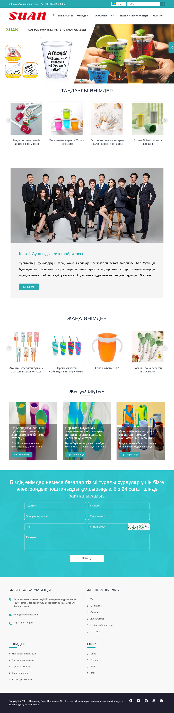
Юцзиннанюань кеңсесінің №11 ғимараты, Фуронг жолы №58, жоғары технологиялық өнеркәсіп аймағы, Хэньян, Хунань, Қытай (44, 602)
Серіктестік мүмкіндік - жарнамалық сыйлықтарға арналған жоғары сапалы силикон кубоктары (84, 433)
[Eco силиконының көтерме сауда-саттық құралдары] (107, 134)
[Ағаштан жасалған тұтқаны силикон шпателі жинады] (26, 361)
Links (93, 653)
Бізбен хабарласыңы (134, 15)
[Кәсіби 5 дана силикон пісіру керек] (147, 361)
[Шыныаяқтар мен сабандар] (87, 53)
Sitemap (94, 660)
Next (167, 53)
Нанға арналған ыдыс (24, 653)
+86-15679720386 (55, 4)
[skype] (146, 701)
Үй (52, 15)
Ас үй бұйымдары (22, 679)
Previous (6, 53)
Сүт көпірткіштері (21, 666)
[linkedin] (139, 701)
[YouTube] (154, 701)
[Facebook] (131, 701)
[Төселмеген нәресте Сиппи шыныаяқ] (67, 134)
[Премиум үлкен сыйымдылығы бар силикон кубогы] (67, 361)
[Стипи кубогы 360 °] (107, 361)
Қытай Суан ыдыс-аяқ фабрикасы (51, 253)
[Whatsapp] (161, 701)
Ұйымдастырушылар (23, 660)
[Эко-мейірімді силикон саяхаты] (147, 134)
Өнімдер (82, 15)
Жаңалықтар (103, 15)
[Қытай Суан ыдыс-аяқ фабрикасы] (27, 16)
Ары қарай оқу (22, 454)
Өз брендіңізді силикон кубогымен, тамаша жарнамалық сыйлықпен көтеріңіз (28, 433)
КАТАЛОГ (158, 15)
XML (92, 673)
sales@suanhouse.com (25, 4)
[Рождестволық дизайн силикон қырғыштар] (26, 134)
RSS (92, 666)
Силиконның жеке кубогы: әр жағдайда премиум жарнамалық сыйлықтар (139, 435)
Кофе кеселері (20, 673)
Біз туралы (65, 15)
